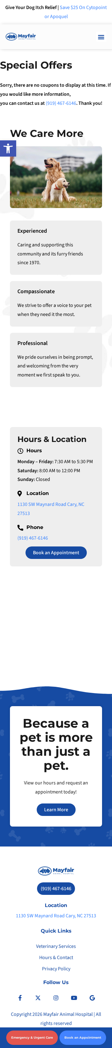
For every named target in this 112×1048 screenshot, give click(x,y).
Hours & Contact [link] (56, 957)
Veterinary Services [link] (56, 946)
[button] (101, 37)
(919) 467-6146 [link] (61, 103)
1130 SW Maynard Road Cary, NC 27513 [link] (56, 915)
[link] (8, 148)
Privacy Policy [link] (56, 968)
